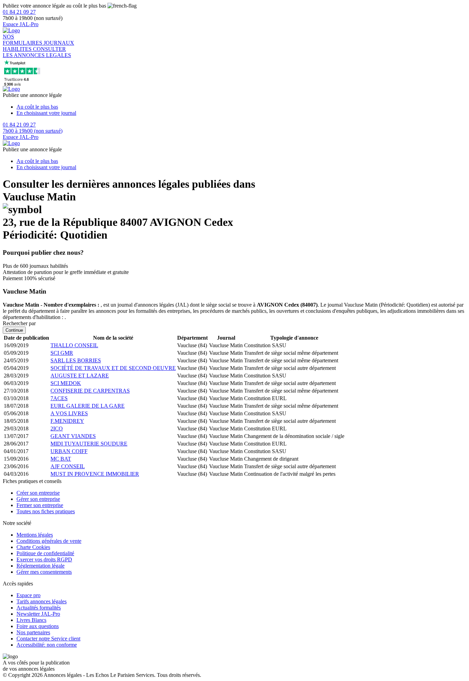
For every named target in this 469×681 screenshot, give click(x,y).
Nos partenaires (33, 632)
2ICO (56, 428)
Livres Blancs (31, 620)
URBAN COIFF (69, 451)
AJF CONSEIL (67, 466)
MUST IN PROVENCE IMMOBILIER (94, 474)
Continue (14, 330)
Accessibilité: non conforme (46, 645)
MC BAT (60, 459)
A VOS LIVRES (69, 413)
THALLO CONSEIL (74, 345)
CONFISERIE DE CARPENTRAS (90, 391)
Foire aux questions (37, 626)
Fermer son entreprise (39, 505)
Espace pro (28, 595)
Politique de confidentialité (45, 553)
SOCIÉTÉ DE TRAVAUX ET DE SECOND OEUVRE (113, 368)
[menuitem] (241, 107)
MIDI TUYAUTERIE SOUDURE (88, 444)
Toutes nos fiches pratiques (45, 511)
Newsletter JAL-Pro (38, 614)
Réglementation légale (40, 566)
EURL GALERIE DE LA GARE (87, 406)
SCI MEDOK (65, 383)
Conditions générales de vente (48, 541)
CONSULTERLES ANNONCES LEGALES (37, 52)
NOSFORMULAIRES (23, 40)
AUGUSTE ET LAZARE (79, 375)
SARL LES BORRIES (75, 360)
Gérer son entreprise (38, 499)
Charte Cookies (33, 547)
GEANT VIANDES (73, 436)
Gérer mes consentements (44, 572)
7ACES (59, 398)
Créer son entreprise (38, 493)
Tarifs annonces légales (41, 601)
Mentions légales (34, 535)
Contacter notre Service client (48, 638)
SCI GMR (61, 353)
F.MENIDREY (67, 421)
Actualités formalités (38, 608)
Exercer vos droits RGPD (44, 559)
